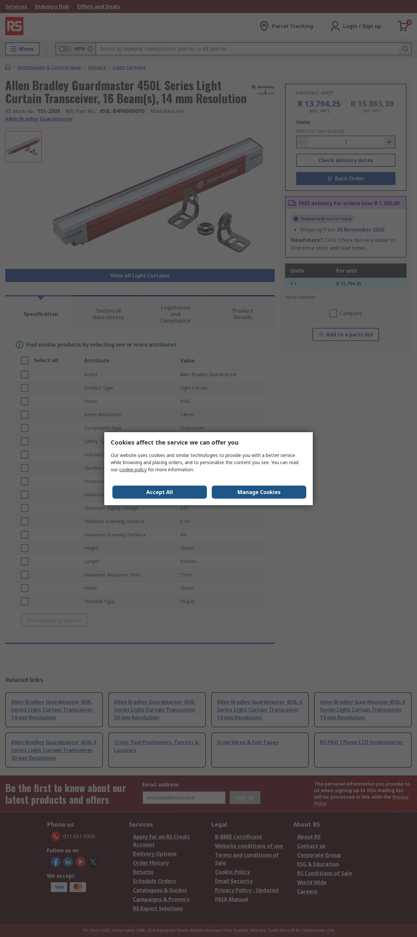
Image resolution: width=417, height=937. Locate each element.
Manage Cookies (258, 492)
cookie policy (133, 469)
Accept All (159, 492)
